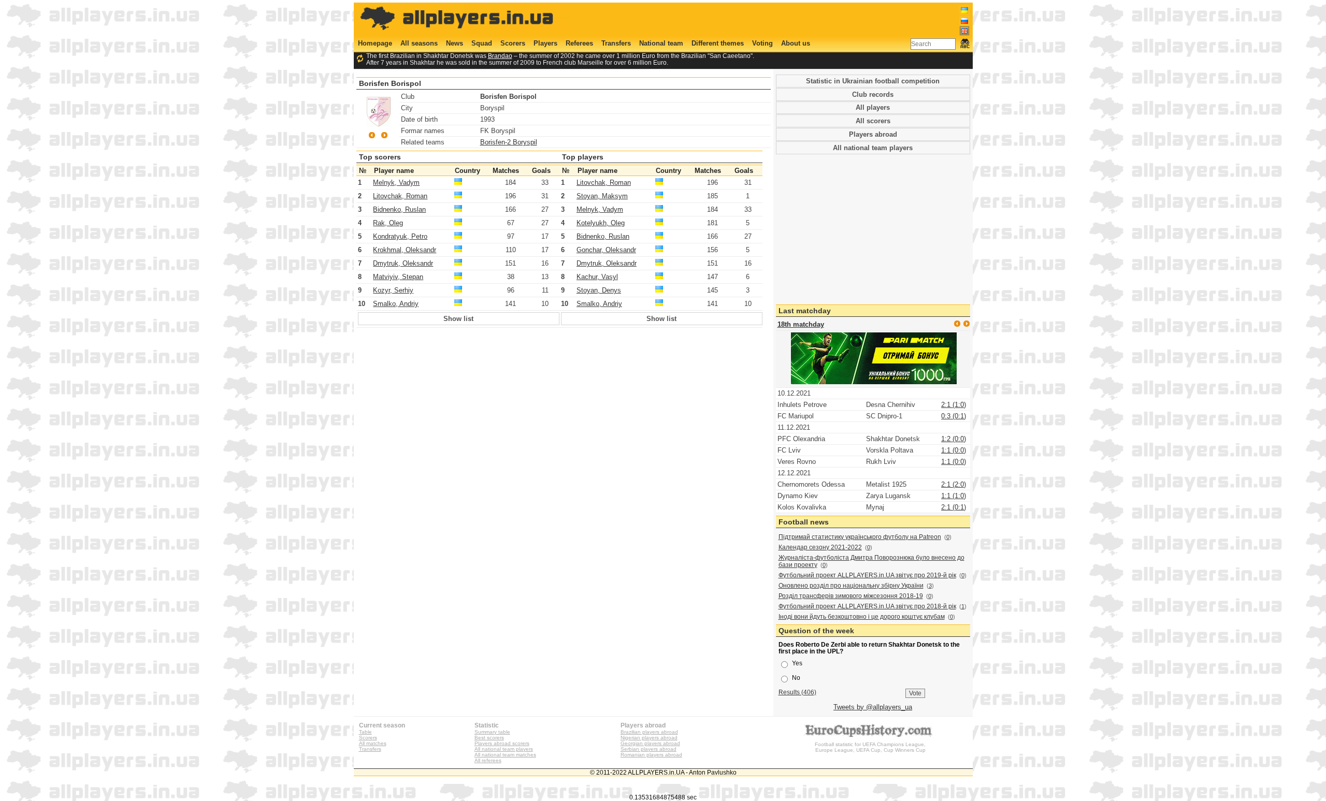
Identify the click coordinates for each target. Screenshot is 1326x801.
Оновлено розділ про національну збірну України (851, 585)
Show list (458, 319)
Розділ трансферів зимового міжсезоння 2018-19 (851, 596)
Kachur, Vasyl (597, 277)
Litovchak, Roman (400, 196)
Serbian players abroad (648, 749)
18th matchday (800, 324)
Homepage (375, 43)
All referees (487, 760)
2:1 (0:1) (953, 507)
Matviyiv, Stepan (398, 277)
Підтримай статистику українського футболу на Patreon (860, 537)
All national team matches (505, 755)
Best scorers (489, 737)
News (454, 43)
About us (795, 43)
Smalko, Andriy (396, 304)
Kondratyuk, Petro (400, 236)
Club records (872, 94)
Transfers (616, 43)
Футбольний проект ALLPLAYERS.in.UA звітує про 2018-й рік (867, 606)
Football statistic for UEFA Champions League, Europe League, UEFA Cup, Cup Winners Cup (870, 747)
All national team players (873, 148)
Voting (762, 43)
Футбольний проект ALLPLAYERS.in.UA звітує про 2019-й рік (867, 575)
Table (365, 732)
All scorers (873, 121)
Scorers (512, 43)
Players (545, 43)
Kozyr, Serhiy (393, 290)
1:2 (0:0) (953, 439)
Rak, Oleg (388, 223)
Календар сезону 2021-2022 (820, 547)
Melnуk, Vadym (396, 182)
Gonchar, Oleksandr (606, 250)
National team (661, 43)
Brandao (500, 55)
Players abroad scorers (501, 743)
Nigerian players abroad (649, 737)
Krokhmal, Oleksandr (404, 250)
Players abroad (873, 134)
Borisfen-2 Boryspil (508, 142)
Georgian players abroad (650, 743)
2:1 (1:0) (953, 405)
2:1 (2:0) (953, 484)
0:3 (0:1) (953, 416)
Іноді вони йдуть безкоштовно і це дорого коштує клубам (862, 616)
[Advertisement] (780, 19)
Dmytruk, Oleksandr (403, 263)
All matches (372, 743)
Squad (481, 43)
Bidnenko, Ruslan (399, 209)
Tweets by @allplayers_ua (872, 707)
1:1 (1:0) (953, 496)
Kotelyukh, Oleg (600, 223)
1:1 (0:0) (953, 450)
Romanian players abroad (651, 755)
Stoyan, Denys (598, 290)
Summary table (492, 732)
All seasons (419, 43)
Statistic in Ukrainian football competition (873, 81)
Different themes (717, 43)
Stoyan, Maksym (602, 196)
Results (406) (797, 692)
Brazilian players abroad (649, 732)
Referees (579, 43)
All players (873, 107)
